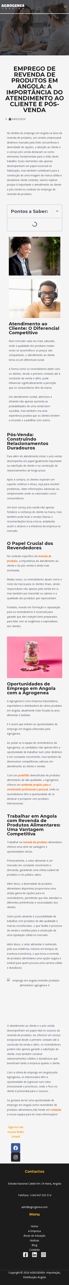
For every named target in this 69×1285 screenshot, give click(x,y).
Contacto (34, 1249)
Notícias (34, 1240)
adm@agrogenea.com (34, 1207)
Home (34, 1226)
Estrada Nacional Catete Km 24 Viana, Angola (34, 1183)
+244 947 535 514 (40, 1195)
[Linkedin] (34, 1254)
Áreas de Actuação (34, 1235)
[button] (57, 211)
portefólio (24, 775)
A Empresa (34, 1231)
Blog (34, 1245)
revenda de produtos (35, 842)
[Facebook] (25, 1254)
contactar (56, 1109)
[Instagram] (43, 1254)
